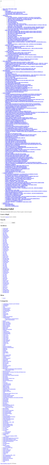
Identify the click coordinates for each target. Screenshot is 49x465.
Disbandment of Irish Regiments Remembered (18, 96)
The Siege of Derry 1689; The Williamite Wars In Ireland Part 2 (25, 32)
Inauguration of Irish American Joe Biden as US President (21, 129)
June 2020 (5, 264)
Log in (4, 298)
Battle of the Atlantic (7, 322)
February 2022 (5, 244)
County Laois (5, 338)
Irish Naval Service (6, 370)
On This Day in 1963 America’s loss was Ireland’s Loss (19, 80)
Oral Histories (7, 61)
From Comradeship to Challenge (14, 180)
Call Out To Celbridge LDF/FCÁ (13, 200)
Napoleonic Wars (6, 387)
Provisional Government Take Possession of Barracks (20, 76)
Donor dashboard (8, 203)
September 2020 (6, 261)
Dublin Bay (5, 348)
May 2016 (5, 288)
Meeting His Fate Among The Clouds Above (19, 52)
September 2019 (6, 272)
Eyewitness (8, 16)
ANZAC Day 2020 (9, 152)
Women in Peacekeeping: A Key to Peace (16, 150)
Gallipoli (4, 357)
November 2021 (6, 247)
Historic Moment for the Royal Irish (15, 153)
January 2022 (5, 245)
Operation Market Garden (8, 396)
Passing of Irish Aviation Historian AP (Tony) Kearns (19, 130)
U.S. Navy (5, 430)
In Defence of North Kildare (13, 195)
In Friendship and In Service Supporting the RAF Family (23, 59)
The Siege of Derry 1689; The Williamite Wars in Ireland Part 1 (25, 31)
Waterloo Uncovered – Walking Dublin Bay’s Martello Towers (23, 149)
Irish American (5, 363)
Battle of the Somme (7, 324)
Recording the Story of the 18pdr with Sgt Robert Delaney (21, 176)
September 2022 (6, 236)
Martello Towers (6, 385)
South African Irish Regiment (8, 418)
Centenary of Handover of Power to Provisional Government (22, 103)
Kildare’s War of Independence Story (15, 197)
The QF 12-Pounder (10, 77)
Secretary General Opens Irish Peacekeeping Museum (20, 113)
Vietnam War (5, 452)
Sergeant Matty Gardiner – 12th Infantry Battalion (19, 69)
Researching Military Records (8, 404)
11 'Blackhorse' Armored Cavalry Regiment (11, 303)
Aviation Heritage (6, 317)
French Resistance (6, 355)
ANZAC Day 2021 (9, 125)
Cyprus (4, 344)
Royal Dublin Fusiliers (7, 411)
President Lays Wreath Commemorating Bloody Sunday (21, 134)
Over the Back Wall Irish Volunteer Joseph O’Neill (22, 54)
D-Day (4, 345)
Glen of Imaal (5, 359)
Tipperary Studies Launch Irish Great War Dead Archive (21, 108)
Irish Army (5, 364)
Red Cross (5, 402)
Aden (4, 306)
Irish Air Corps (5, 362)
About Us (5, 9)
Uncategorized (5, 433)
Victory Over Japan (10, 81)
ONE (4, 392)
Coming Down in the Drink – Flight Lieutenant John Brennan (25, 18)
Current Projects (8, 173)
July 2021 (5, 251)
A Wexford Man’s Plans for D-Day (14, 92)
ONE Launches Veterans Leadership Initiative (18, 98)
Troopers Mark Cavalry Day (13, 116)
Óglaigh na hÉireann (7, 391)
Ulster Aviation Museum (9, 319)
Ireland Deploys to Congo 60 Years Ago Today (18, 84)
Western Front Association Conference (16, 160)
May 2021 (5, 252)
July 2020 (5, 263)
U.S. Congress (5, 429)
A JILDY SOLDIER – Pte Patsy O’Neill (17, 23)
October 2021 (5, 248)
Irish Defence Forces (7, 365)
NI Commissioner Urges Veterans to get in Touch (19, 128)
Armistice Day (5, 314)
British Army (5, 328)
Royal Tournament (6, 415)
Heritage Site (5, 360)
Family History (9, 51)
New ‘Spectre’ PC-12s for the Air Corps (15, 142)
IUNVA (4, 381)
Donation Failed (9, 205)
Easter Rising (5, 351)
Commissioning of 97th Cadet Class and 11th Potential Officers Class (24, 99)
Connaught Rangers (6, 333)
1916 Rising (5, 305)
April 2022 (5, 242)
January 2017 (5, 287)
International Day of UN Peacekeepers (16, 167)
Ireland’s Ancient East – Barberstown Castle (20, 50)
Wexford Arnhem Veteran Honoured (15, 141)
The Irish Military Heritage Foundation (16, 14)
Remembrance (5, 403)
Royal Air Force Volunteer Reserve (12, 318)
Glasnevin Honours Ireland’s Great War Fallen (18, 157)
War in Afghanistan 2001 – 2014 (9, 455)
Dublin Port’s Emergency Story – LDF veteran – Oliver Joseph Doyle (24, 193)
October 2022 (5, 235)
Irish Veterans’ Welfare (12, 55)
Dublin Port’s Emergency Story (14, 194)
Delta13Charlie (12, 21)
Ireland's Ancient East (7, 361)
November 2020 (6, 259)
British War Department (7, 329)
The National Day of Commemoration (15, 146)
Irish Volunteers (6, 379)
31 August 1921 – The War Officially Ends (16, 78)
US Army (5, 442)
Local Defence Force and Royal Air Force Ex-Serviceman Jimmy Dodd (24, 182)
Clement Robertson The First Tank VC (18, 53)
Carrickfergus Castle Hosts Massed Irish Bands (18, 114)
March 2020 (5, 267)
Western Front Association (8, 458)
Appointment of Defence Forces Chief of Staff (18, 111)
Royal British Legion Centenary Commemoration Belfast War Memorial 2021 (26, 112)
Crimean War (5, 342)
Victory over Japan (6, 450)
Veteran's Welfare (6, 445)
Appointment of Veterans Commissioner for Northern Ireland (23, 143)
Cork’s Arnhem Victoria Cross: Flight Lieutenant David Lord (22, 89)
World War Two (6, 460)
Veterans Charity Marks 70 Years (14, 115)
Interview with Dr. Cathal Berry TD (15, 186)
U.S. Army (5, 428)
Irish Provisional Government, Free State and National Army (14, 371)
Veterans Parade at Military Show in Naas (17, 165)
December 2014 (6, 292)
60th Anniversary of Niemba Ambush (15, 137)
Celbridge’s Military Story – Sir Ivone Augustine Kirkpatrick (22, 198)
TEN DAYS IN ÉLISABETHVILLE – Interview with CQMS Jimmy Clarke (25, 28)
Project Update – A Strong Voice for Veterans (18, 179)
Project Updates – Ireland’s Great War (16, 181)
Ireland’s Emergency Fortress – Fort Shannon (21, 46)
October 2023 (5, 231)
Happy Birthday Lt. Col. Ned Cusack (15, 171)
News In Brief (6, 93)
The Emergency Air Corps (12, 190)
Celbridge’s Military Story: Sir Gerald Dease (18, 199)
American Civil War (6, 308)
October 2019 (5, 271)
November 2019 (6, 270)
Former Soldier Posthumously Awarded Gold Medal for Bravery (23, 94)
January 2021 (5, 257)
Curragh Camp (5, 343)
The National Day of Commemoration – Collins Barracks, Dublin (23, 162)
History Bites (6, 70)
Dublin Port (5, 349)
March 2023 (5, 234)
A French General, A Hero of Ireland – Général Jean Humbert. (25, 44)
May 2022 (5, 241)
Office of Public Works (9, 369)
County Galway (6, 335)
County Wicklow (6, 341)
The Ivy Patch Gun (13, 34)
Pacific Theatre (6, 398)
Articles (5, 15)
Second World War (6, 417)
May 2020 (5, 265)
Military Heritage (6, 386)
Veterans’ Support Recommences (14, 109)
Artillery (4, 315)
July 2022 (5, 239)
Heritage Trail (9, 45)
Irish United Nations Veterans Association (11, 375)
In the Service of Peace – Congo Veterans (16, 175)
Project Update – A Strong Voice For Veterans (18, 177)
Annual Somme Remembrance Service (15, 121)
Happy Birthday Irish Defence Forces (15, 139)
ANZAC (4, 312)
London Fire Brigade (7, 384)
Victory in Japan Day (7, 449)
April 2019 (5, 277)
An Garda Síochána (6, 310)
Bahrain (4, 320)
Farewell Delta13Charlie (12, 145)
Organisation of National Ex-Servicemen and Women (13, 397)
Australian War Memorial (7, 316)
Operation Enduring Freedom (8, 395)
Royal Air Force (6, 409)
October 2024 (5, 228)
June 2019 (5, 275)
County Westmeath (6, 339)
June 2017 (5, 285)
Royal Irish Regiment (7, 412)
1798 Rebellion (6, 304)
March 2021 (5, 255)
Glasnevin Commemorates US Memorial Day (17, 168)
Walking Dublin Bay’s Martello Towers (16, 86)
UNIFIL (4, 434)
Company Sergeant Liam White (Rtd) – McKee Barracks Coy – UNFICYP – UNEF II (26, 63)
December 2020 (6, 258)
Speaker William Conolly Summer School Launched (19, 135)
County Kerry (5, 336)
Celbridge (5, 330)
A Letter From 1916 (13, 22)
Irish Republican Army (7, 374)
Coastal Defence (6, 331)
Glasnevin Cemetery (7, 358)
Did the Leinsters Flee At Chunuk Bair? (18, 38)
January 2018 (5, 281)
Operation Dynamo (6, 394)
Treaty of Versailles (6, 426)
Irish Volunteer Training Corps (8, 378)
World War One (6, 459)
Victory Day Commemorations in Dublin (16, 90)
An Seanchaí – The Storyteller (14, 13)
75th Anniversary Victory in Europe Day (16, 88)
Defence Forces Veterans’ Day (13, 169)
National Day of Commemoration (14, 120)
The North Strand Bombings (15, 20)
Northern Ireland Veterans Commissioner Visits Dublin (21, 118)
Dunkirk (4, 350)
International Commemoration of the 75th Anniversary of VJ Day (23, 144)
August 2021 (5, 250)
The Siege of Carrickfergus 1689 (16, 33)
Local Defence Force (7, 383)
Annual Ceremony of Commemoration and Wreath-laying (21, 147)
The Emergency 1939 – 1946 (8, 422)
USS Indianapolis (6, 443)
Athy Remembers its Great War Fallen (16, 106)
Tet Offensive (5, 420)
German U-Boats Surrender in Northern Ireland (18, 87)
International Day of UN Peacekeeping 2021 (17, 124)
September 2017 (6, 283)
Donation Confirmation (12, 206)
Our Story (8, 11)
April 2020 (5, 266)
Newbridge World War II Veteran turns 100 (17, 126)
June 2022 (5, 240)
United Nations (6, 436)
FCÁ (4, 353)
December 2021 (6, 246)
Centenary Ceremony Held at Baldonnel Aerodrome (20, 97)
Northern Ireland (6, 390)
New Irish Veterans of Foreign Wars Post (19, 60)
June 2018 (5, 279)
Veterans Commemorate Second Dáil (15, 119)
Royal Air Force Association (8, 410)
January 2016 (5, 289)
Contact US (6, 202)
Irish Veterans (5, 377)
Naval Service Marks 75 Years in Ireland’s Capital (19, 117)
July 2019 (5, 274)
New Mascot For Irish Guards (13, 133)
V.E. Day (4, 444)
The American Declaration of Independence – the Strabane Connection (25, 74)
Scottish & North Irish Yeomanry (9, 416)
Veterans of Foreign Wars (7, 447)
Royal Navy (5, 414)
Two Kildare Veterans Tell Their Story (16, 185)
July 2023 (5, 232)
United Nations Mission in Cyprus (9, 439)
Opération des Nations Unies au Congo (10, 393)
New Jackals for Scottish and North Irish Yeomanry (20, 151)
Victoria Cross (5, 448)
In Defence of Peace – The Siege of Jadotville (20, 37)
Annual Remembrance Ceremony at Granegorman (19, 158)
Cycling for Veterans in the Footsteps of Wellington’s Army (22, 95)
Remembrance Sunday (11, 136)
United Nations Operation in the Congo (10, 440)
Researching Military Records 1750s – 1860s (17, 155)
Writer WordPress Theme (5, 463)
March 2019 (5, 278)
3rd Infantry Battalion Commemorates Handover (19, 100)
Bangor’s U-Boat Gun (11, 73)
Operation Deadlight (11, 79)
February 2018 (5, 280)
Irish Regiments (6, 373)
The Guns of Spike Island (14, 47)
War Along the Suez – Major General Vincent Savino (22, 29)
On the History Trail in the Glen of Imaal (16, 82)
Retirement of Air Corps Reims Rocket (16, 166)
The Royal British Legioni (8, 425)
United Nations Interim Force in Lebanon (10, 438)
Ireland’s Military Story (10, 8)
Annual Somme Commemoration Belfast (16, 122)
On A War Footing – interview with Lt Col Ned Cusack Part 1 (24, 17)
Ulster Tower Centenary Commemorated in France (19, 105)
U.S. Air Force (5, 427)
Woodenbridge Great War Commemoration (17, 159)
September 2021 (6, 249)
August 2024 (5, 229)
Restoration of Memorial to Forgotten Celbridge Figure (21, 174)
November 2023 (6, 230)
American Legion (6, 309)
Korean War (5, 382)
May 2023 (5, 233)
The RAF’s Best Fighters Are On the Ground (19, 19)
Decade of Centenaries (7, 346)
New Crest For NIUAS (11, 138)
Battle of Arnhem (6, 321)
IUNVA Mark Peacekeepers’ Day (13, 148)
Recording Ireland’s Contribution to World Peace (19, 178)
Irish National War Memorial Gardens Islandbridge (12, 368)
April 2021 (5, 254)
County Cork (5, 334)
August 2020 (5, 262)
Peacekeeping (5, 400)
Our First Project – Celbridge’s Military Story (18, 201)
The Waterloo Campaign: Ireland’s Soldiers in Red (22, 40)
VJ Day (4, 454)
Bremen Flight (5, 327)
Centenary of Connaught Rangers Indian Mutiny (19, 85)
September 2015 (6, 291)
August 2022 (5, 238)
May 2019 (5, 276)
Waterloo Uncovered (7, 457)
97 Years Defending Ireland (13, 110)
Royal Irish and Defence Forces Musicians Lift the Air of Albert (23, 104)
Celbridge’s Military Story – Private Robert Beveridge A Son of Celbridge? (26, 196)
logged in (7, 216)
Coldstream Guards (6, 332)
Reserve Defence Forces (7, 406)
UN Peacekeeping (6, 432)
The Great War (5, 423)
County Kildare (6, 337)
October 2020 (5, 260)
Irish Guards (5, 367)
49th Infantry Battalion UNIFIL (11, 435)
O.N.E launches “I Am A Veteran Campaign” (16, 127)
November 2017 (6, 282)
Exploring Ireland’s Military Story (15, 12)
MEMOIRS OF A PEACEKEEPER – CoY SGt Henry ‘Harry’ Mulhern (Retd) (26, 27)
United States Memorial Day (8, 441)
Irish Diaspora (5, 366)
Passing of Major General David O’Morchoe (17, 154)
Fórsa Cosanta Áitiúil (7, 354)
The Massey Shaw (12, 36)
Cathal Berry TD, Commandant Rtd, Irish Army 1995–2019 (20, 68)
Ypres (4, 461)
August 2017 (5, 284)
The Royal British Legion (8, 424)
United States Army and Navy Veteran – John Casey (19, 62)
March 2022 (5, 243)
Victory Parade (5, 451)
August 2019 (5, 273)
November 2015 (6, 290)
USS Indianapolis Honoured (12, 83)
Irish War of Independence (8, 380)
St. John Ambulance (6, 419)
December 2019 (6, 268)
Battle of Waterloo (6, 325)
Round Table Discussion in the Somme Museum (18, 183)
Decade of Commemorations (8, 347)
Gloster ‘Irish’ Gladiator (15, 35)
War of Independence (7, 456)
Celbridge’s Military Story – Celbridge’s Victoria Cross (21, 184)
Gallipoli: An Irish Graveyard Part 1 (18, 39)
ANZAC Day (5, 313)
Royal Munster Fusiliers (7, 413)
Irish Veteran (5, 376)
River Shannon (6, 408)
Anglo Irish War (6, 311)
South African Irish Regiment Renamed (16, 161)
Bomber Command (6, 326)
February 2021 (5, 256)
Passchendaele (5, 399)
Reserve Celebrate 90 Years (13, 170)
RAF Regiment (6, 401)
